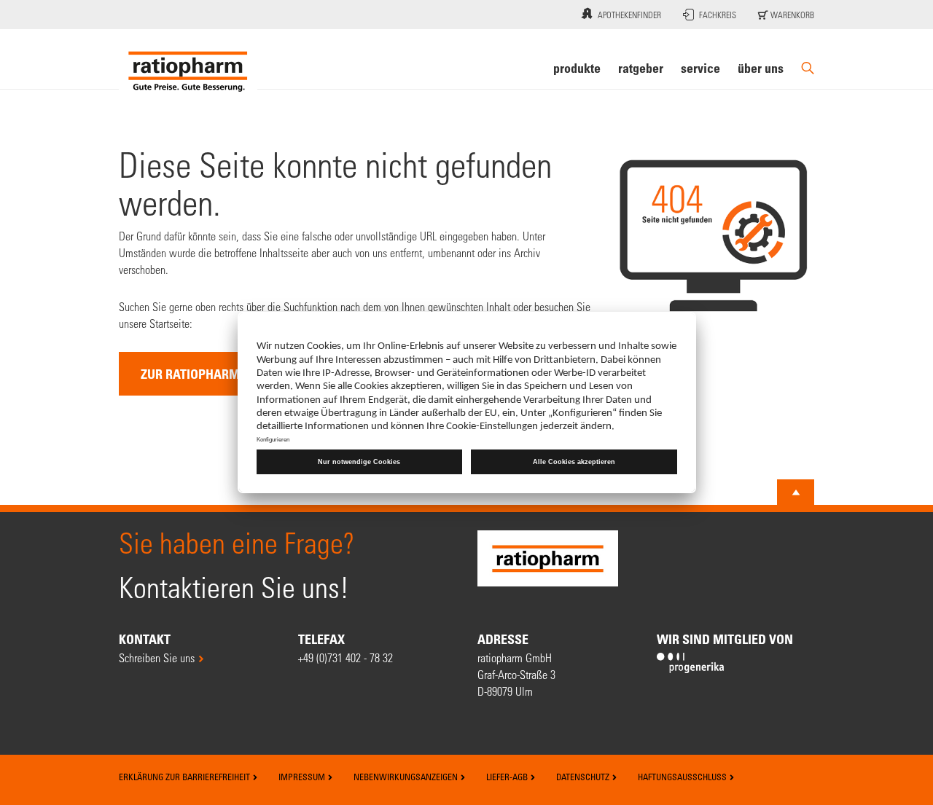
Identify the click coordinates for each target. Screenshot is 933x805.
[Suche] (807, 68)
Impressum (302, 776)
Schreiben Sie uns (157, 657)
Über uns (761, 68)
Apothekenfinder (629, 14)
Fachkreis (717, 14)
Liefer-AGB (508, 776)
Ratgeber (640, 68)
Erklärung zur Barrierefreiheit (185, 776)
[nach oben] (796, 492)
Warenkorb (791, 14)
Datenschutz (584, 776)
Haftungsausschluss (683, 776)
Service (700, 68)
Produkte (577, 68)
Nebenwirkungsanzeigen (407, 776)
